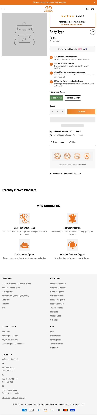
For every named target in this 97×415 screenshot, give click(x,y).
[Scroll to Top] (92, 402)
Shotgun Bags (55, 316)
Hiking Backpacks (57, 292)
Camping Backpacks (58, 288)
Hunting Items (7, 292)
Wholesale (6, 332)
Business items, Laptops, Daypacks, (15, 296)
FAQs (52, 332)
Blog (3, 308)
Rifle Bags (54, 312)
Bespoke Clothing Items (11, 288)
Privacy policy (55, 340)
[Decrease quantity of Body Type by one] (52, 111)
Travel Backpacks (56, 308)
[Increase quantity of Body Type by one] (62, 111)
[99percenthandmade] (48, 9)
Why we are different (10, 340)
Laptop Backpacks (57, 304)
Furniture (5, 304)
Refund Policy (55, 336)
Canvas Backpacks (57, 296)
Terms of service (56, 344)
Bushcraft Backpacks (58, 284)
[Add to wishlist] (92, 32)
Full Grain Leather (73, 98)
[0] (92, 9)
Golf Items (6, 300)
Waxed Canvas (56, 98)
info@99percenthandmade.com (14, 398)
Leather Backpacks (57, 300)
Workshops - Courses (10, 336)
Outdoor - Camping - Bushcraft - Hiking (16, 284)
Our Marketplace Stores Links (13, 344)
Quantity (53, 106)
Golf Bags (54, 320)
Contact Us (54, 348)
